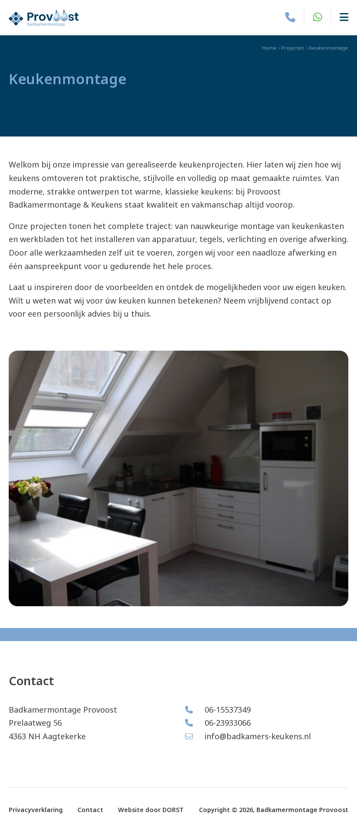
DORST (173, 810)
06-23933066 (226, 723)
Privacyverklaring (36, 810)
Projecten (292, 47)
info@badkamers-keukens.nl (256, 736)
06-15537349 (226, 710)
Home (269, 47)
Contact (90, 810)
